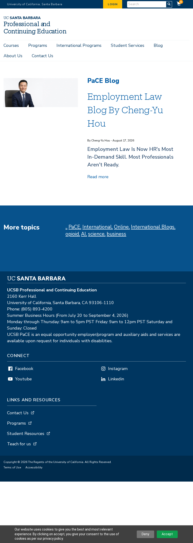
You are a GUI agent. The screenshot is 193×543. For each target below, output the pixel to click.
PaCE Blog (103, 80)
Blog (158, 45)
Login (112, 4)
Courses (11, 45)
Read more (98, 177)
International (97, 227)
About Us (13, 56)
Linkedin (116, 379)
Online (121, 227)
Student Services (127, 45)
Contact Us (42, 56)
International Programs (78, 45)
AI (83, 234)
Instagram (118, 368)
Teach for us (19, 444)
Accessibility (33, 467)
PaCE (74, 227)
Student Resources (25, 433)
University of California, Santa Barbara (34, 4)
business (116, 234)
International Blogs (152, 227)
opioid (72, 234)
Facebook (24, 368)
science (96, 234)
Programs (37, 45)
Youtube (23, 379)
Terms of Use (12, 467)
